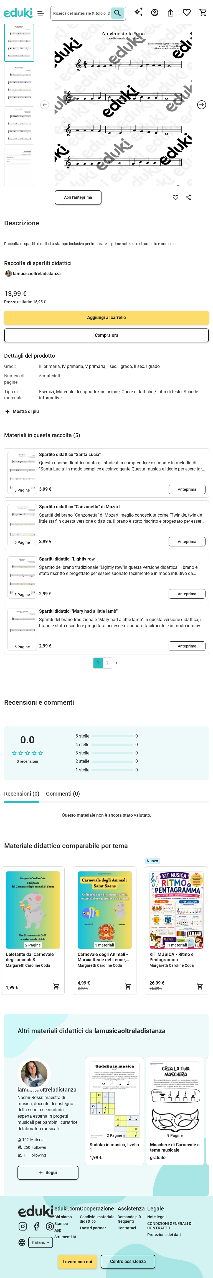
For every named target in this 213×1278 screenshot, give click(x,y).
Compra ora (106, 335)
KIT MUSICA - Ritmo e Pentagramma (171, 957)
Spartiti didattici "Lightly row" (67, 559)
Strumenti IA (65, 1237)
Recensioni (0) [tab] (21, 793)
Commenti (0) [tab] (63, 793)
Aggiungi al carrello (106, 317)
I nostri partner (93, 1228)
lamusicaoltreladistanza (37, 273)
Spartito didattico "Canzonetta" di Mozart (79, 506)
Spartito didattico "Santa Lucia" (70, 454)
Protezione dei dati (164, 1234)
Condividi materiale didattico (97, 1219)
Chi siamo (63, 1217)
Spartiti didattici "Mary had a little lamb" (78, 611)
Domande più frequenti (130, 1219)
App (57, 1230)
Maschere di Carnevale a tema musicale (175, 1147)
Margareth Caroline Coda (28, 965)
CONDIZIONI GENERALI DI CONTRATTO (170, 1225)
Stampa (61, 1223)
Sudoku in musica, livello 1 (114, 1147)
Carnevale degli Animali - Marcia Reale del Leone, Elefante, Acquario (103, 957)
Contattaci (127, 1228)
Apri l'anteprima (78, 197)
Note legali (157, 1217)
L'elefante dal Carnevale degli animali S (30, 957)
